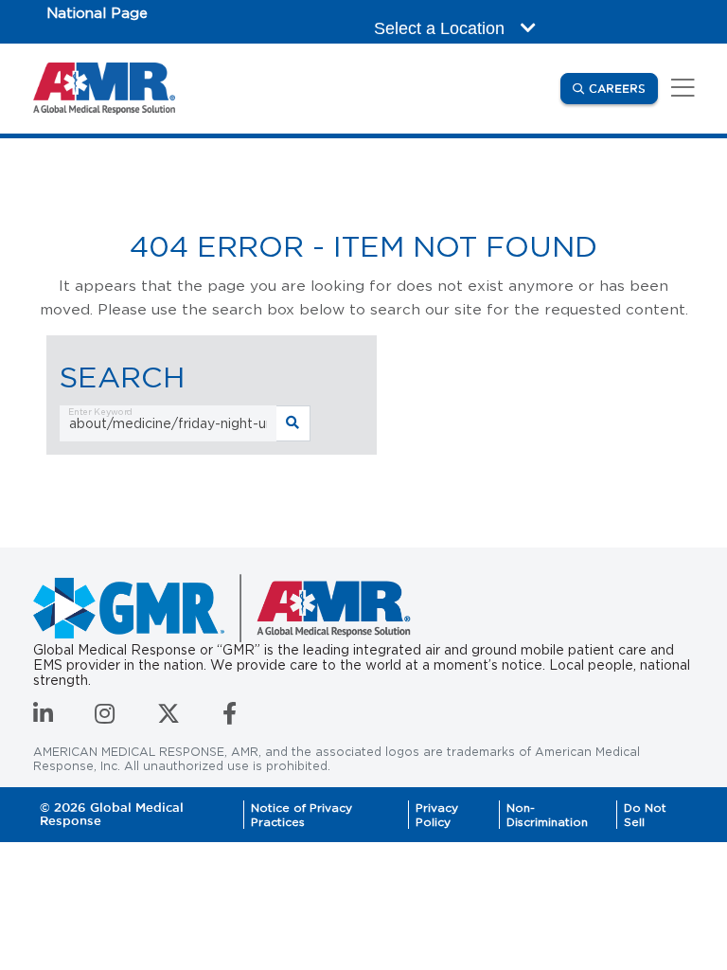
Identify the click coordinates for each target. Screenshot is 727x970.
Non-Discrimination (547, 814)
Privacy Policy (437, 814)
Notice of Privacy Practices (301, 814)
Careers (623, 88)
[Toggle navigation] (680, 88)
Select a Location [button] (441, 28)
